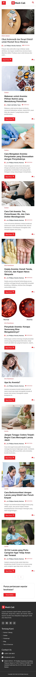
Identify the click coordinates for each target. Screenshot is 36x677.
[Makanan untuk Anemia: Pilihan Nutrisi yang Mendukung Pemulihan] (18, 78)
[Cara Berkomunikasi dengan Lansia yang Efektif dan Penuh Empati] (18, 474)
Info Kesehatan (9, 323)
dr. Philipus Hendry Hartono (13, 45)
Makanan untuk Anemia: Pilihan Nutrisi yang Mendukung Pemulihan (15, 98)
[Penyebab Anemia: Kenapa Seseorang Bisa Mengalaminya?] (18, 308)
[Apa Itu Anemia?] (18, 364)
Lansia (6, 431)
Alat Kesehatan (9, 265)
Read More (6, 60)
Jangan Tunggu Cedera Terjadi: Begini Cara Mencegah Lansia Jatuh (19, 437)
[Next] (21, 577)
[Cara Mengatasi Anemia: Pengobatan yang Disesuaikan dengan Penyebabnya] (18, 136)
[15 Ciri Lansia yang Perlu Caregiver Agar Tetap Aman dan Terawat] (18, 532)
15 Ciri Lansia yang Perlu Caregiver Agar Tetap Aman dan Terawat (17, 552)
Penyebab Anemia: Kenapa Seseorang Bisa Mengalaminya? (17, 329)
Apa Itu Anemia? (12, 382)
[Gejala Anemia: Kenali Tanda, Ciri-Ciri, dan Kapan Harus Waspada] (18, 251)
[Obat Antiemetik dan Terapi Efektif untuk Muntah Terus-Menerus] (18, 21)
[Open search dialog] (33, 3)
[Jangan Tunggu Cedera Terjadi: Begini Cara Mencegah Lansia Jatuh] (18, 417)
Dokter (6, 92)
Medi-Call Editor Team (14, 105)
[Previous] (15, 577)
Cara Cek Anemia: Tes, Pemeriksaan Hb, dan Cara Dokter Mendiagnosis (17, 214)
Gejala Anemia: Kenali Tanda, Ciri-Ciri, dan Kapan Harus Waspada (18, 271)
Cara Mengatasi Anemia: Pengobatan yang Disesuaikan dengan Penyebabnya (18, 156)
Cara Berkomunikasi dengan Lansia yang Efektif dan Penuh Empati (19, 495)
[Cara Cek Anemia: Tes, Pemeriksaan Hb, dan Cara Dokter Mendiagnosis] (18, 193)
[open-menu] (4, 3)
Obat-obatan (6, 36)
